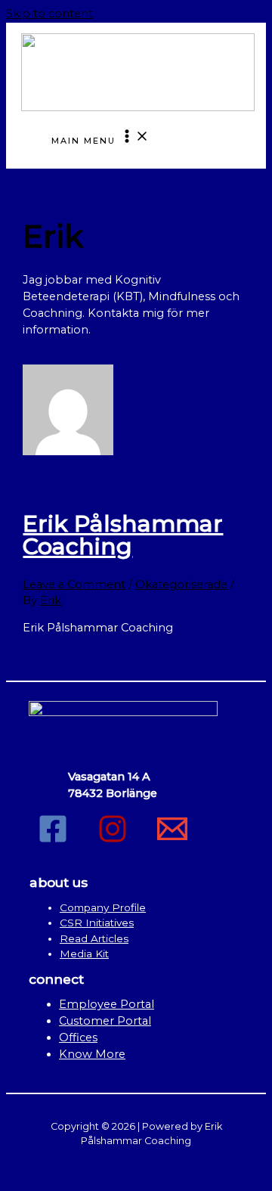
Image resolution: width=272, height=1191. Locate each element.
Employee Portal (106, 1004)
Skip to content (49, 13)
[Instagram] (112, 840)
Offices (78, 1037)
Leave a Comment (74, 584)
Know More (92, 1054)
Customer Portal (105, 1021)
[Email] (172, 840)
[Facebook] (53, 840)
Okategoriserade (181, 584)
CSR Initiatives (97, 923)
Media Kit (84, 954)
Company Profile (103, 907)
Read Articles (94, 938)
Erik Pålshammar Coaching (123, 535)
